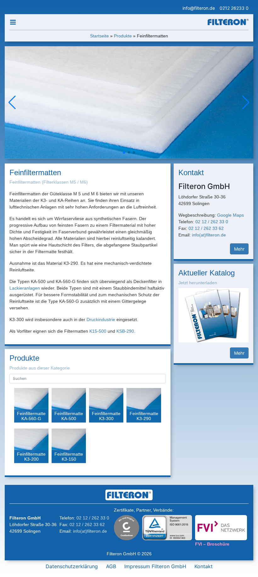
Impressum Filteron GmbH (155, 566)
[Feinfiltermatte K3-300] (106, 406)
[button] (246, 102)
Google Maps (230, 215)
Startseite (99, 35)
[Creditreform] (126, 526)
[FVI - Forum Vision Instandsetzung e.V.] (221, 527)
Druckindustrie (101, 319)
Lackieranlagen (24, 288)
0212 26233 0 (234, 8)
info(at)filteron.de (209, 234)
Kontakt (203, 566)
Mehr (239, 249)
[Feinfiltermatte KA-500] (69, 406)
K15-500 (97, 331)
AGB (111, 566)
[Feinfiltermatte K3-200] (31, 447)
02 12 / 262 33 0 (211, 221)
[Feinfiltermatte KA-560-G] (31, 406)
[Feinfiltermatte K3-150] (69, 447)
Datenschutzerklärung (72, 566)
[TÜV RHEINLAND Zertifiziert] (167, 526)
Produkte (123, 35)
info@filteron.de (198, 8)
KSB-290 (125, 331)
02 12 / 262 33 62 (206, 228)
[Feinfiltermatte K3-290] (143, 406)
